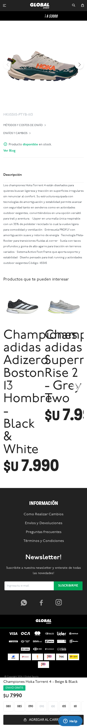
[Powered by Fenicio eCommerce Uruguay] (76, 677)
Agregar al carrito (46, 720)
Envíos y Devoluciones (43, 523)
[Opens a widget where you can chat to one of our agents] (70, 721)
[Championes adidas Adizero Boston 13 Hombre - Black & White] (22, 306)
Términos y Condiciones (43, 541)
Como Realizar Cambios (43, 514)
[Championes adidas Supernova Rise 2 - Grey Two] (64, 306)
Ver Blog (9, 150)
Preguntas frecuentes (43, 532)
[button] (73, 5)
